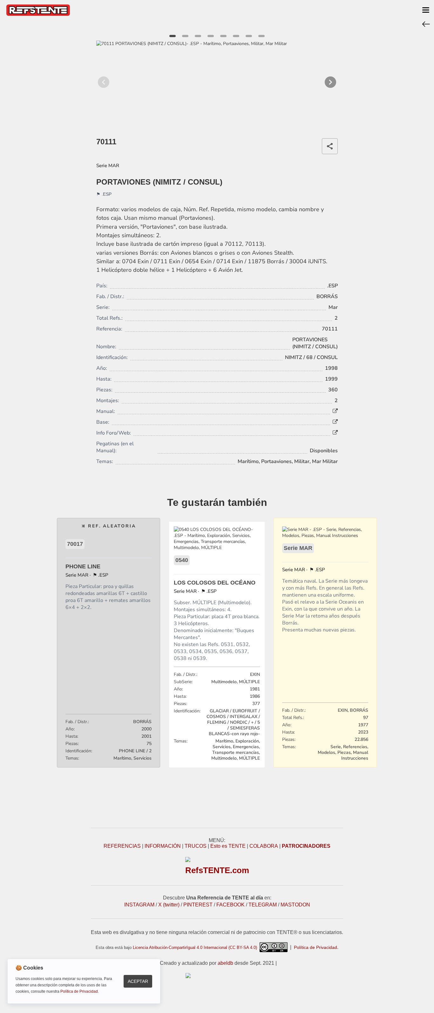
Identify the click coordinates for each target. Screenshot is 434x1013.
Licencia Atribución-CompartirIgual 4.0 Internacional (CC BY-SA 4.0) (196, 947)
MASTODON (295, 904)
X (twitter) (169, 904)
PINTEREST (198, 904)
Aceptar (138, 981)
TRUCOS (196, 846)
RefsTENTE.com (217, 870)
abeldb (225, 963)
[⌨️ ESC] (426, 23)
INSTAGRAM (139, 904)
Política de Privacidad (315, 947)
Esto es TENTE (228, 846)
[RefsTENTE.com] (217, 975)
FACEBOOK (230, 904)
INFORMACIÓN (163, 846)
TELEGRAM (262, 904)
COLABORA (263, 846)
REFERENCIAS (122, 846)
